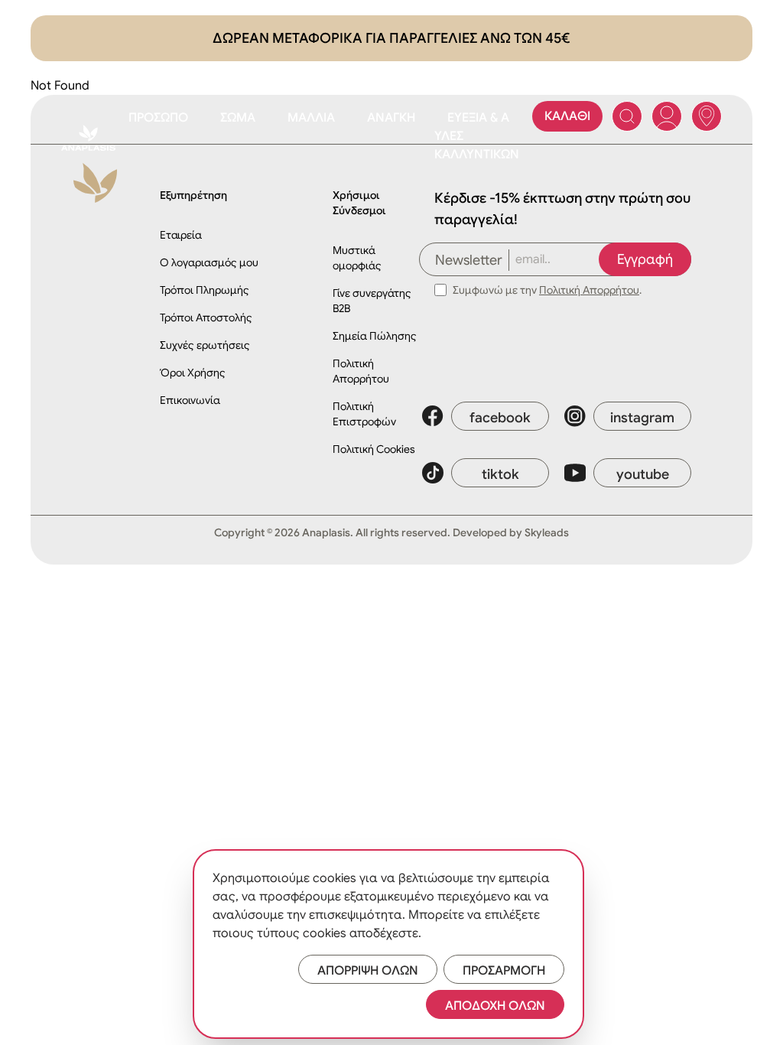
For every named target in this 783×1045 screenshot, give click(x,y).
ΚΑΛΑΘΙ (567, 116)
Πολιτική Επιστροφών (364, 413)
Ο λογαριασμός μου (209, 262)
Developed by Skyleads (511, 532)
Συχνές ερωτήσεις (205, 345)
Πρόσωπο (158, 117)
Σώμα (237, 117)
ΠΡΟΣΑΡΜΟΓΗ (504, 970)
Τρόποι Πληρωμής (204, 290)
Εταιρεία (181, 235)
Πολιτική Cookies (374, 449)
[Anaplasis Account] (666, 116)
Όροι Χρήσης (193, 372)
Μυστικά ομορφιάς (357, 257)
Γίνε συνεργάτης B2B (372, 300)
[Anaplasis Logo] (88, 137)
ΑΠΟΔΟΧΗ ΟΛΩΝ (495, 1006)
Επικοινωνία (190, 400)
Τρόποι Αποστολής (206, 317)
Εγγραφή (645, 259)
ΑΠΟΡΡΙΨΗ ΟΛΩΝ (367, 970)
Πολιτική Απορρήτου (361, 371)
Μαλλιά (311, 117)
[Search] (627, 116)
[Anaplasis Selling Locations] (706, 116)
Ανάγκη (391, 117)
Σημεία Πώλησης (375, 336)
